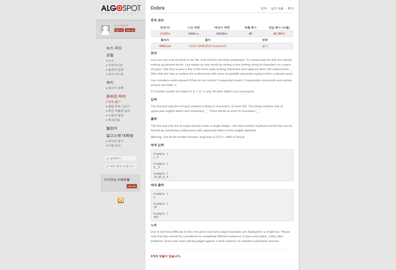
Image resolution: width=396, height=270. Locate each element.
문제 (264, 8)
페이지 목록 (116, 87)
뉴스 (111, 60)
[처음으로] (121, 8)
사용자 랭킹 (116, 115)
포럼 (110, 55)
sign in (119, 30)
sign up (130, 30)
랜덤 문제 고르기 (119, 106)
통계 (290, 8)
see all (132, 186)
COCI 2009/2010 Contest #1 (207, 46)
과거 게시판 (116, 74)
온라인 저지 (116, 96)
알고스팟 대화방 (119, 135)
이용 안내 (114, 145)
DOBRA (165, 33)
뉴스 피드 (114, 48)
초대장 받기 (116, 140)
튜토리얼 (114, 119)
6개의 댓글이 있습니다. (166, 256)
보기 (265, 46)
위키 (110, 82)
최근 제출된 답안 (119, 110)
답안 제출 (277, 8)
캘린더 (111, 128)
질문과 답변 (116, 69)
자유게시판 (115, 65)
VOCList (165, 46)
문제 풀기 (114, 101)
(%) (279, 33)
